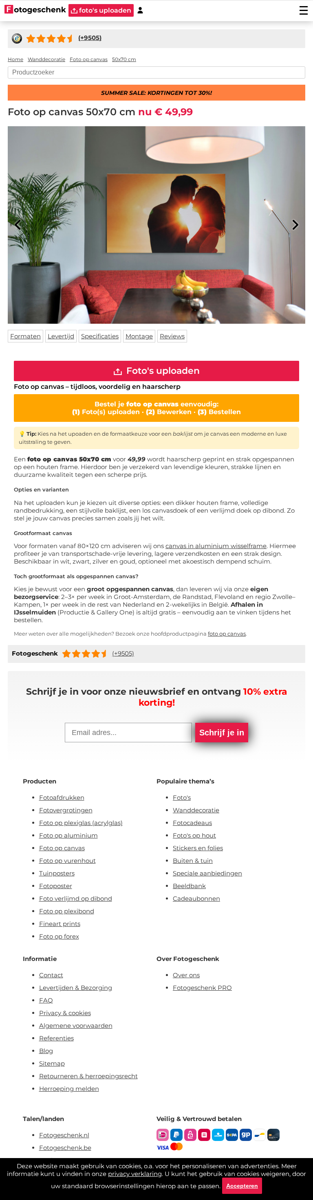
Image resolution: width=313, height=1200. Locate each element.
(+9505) (123, 653)
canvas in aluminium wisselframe (216, 546)
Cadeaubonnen (196, 898)
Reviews (172, 336)
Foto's (182, 797)
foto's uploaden (104, 10)
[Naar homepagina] (35, 10)
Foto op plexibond (66, 911)
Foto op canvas (62, 848)
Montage (139, 336)
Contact (51, 975)
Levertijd (61, 336)
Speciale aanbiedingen (207, 873)
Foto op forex (59, 936)
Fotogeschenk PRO (202, 988)
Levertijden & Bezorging (75, 988)
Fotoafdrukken (61, 797)
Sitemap (52, 1063)
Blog (46, 1051)
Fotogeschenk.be (65, 1148)
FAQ (46, 1000)
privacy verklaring (135, 1174)
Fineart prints (59, 924)
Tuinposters (57, 873)
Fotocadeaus (192, 823)
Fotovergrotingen (66, 810)
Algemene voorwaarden (75, 1025)
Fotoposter (55, 886)
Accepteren (242, 1185)
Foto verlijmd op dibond (75, 898)
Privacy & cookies (65, 1013)
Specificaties (100, 336)
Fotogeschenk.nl (64, 1135)
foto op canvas (227, 633)
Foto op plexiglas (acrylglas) (81, 823)
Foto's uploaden (162, 370)
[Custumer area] (140, 10)
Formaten (25, 336)
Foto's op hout (194, 835)
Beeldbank (189, 886)
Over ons (186, 975)
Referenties (56, 1038)
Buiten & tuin (193, 860)
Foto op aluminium (68, 835)
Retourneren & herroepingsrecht (88, 1076)
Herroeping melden (69, 1089)
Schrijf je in (221, 732)
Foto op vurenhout (67, 860)
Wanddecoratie (196, 810)
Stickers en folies (198, 848)
